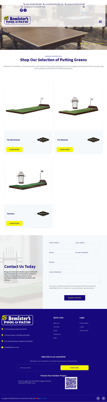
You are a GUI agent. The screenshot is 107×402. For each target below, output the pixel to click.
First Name (54, 242)
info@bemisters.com (11, 347)
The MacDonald (13, 140)
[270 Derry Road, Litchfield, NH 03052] (2, 335)
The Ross (10, 213)
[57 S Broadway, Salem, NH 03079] (2, 329)
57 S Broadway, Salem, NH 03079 (15, 329)
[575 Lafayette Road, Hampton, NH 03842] (2, 341)
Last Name (80, 242)
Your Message (55, 272)
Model (51, 262)
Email (51, 252)
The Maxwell (62, 140)
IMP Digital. (43, 398)
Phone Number (82, 252)
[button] (83, 7)
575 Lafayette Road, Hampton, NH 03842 (18, 341)
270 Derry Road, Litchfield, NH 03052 (17, 335)
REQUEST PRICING (74, 298)
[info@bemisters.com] (2, 347)
